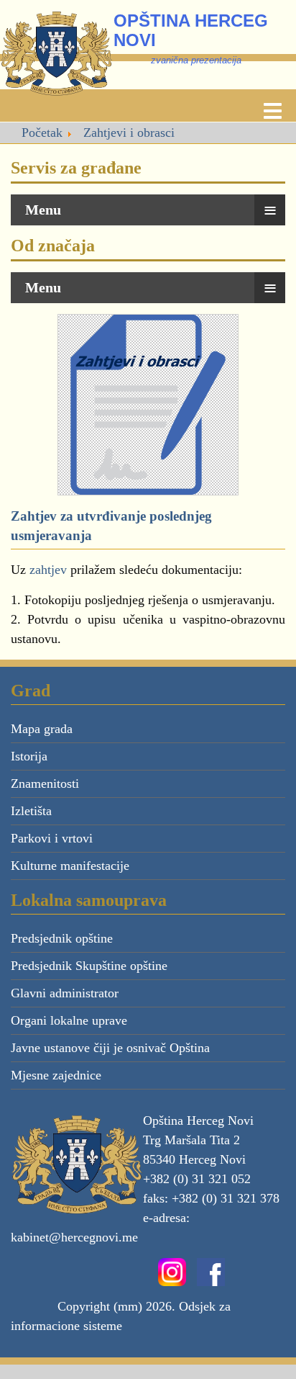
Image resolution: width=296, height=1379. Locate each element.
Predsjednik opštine (62, 938)
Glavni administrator (65, 993)
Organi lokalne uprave (69, 1020)
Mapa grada (42, 729)
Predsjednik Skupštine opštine (89, 965)
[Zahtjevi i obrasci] (148, 403)
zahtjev (49, 569)
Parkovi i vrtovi (52, 838)
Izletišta (31, 811)
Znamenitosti (45, 783)
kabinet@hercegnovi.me (74, 1237)
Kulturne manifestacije (70, 865)
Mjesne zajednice (56, 1075)
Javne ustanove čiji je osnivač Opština (110, 1048)
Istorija (29, 756)
